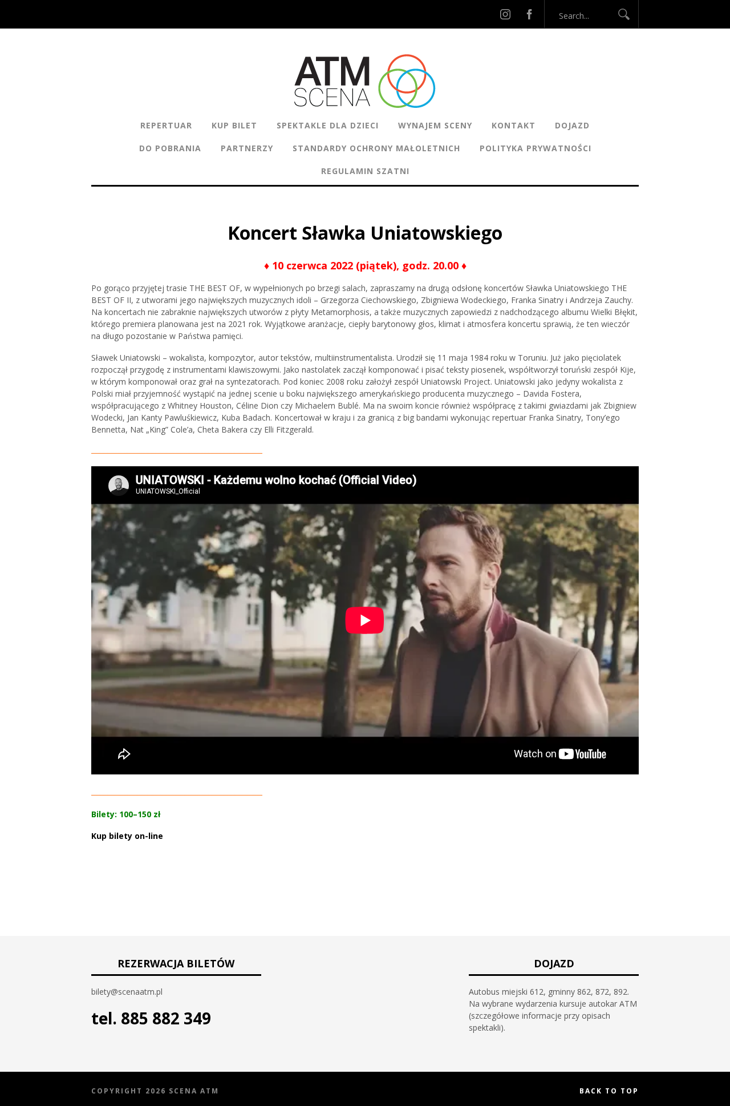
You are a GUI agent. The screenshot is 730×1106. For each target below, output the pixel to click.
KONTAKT (514, 125)
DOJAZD (572, 125)
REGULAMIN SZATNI (365, 171)
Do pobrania (170, 148)
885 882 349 (166, 1018)
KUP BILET (234, 125)
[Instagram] (505, 14)
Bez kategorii (327, 213)
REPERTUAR (166, 125)
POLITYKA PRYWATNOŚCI (535, 148)
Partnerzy (247, 148)
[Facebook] (529, 14)
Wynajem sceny (435, 125)
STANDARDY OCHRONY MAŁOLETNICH (376, 148)
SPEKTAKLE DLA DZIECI (328, 125)
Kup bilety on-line (127, 835)
